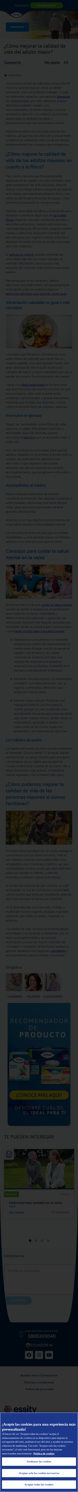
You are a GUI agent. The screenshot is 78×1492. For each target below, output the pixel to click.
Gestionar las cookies (39, 1461)
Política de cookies (43, 1453)
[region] (39, 1452)
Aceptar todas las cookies (38, 1484)
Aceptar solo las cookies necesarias (39, 1473)
